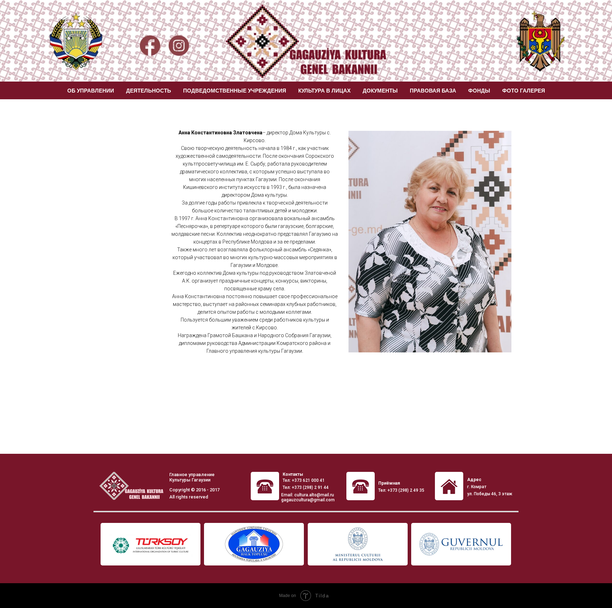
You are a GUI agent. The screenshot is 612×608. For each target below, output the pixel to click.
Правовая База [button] (433, 91)
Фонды (479, 91)
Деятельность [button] (148, 91)
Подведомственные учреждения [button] (234, 91)
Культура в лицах (324, 91)
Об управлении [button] (90, 91)
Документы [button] (380, 91)
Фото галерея (523, 91)
